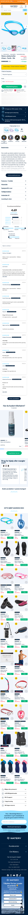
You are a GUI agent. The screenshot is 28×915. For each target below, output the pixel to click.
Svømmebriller (13, 54)
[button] (1, 26)
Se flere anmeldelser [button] (14, 398)
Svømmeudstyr (6, 54)
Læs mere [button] (4, 276)
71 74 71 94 (15, 859)
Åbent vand (13, 895)
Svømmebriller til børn (21, 54)
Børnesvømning (13, 902)
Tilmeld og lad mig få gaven (14, 826)
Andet (12, 905)
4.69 (14, 210)
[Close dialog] (23, 878)
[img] (5, 251)
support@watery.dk (15, 862)
